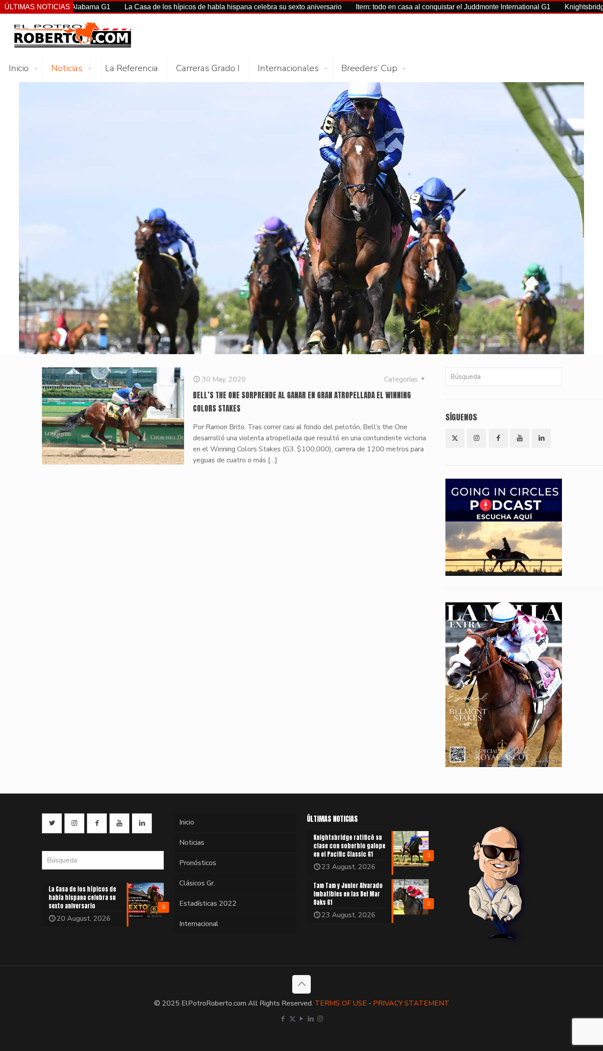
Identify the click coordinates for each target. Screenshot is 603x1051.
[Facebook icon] (283, 1018)
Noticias (191, 842)
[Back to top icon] (301, 984)
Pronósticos (197, 863)
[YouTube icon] (301, 1018)
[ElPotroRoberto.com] (72, 34)
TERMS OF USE (341, 1003)
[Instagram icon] (320, 1018)
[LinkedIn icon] (311, 1018)
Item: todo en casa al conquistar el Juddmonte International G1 (416, 7)
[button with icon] (454, 438)
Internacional (199, 924)
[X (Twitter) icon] (292, 1018)
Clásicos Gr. (197, 883)
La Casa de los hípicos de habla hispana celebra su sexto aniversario (196, 7)
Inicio (186, 822)
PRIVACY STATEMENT (411, 1003)
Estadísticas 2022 (208, 903)
